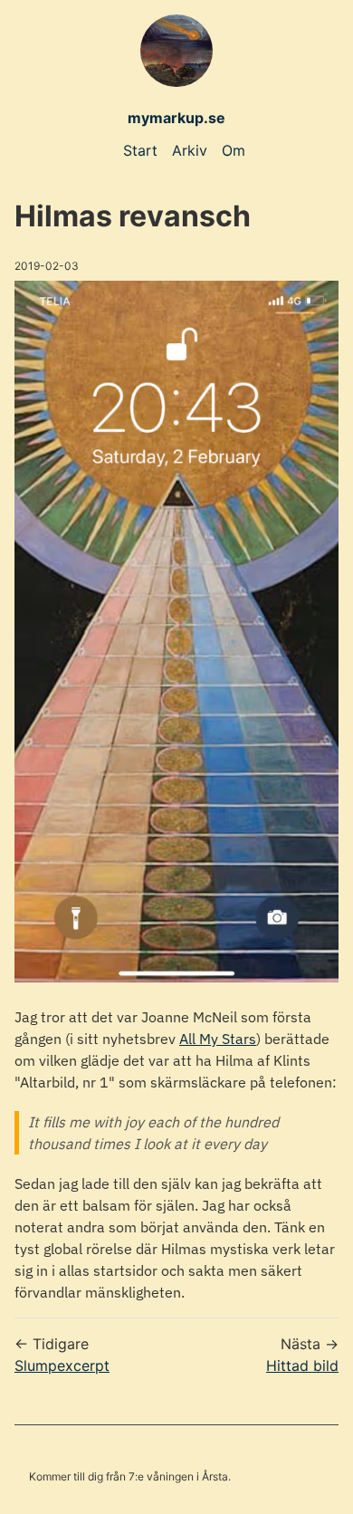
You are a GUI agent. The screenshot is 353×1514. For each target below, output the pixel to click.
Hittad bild (302, 1365)
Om (233, 150)
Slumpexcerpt (62, 1365)
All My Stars (217, 1039)
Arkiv (189, 150)
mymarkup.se (176, 118)
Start (140, 150)
